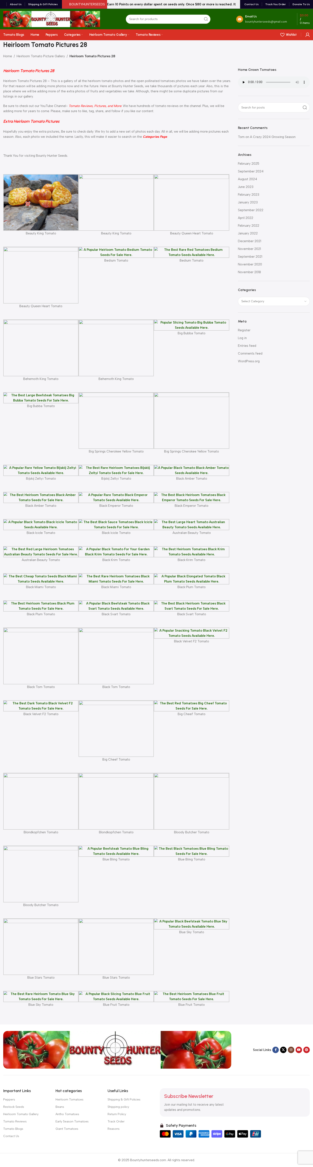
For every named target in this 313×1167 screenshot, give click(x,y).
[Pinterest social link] (306, 1050)
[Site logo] (51, 19)
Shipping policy (118, 1107)
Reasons (114, 1129)
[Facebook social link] (275, 1050)
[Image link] (117, 1050)
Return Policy (117, 1114)
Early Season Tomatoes (72, 1121)
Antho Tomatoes (67, 1114)
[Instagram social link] (291, 1050)
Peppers (9, 1099)
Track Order (116, 1121)
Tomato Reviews (15, 1121)
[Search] (205, 19)
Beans (60, 1107)
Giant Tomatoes (67, 1129)
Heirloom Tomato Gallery (21, 1114)
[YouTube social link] (299, 1050)
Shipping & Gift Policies (124, 1099)
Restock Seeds (13, 1107)
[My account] (307, 34)
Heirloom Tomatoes (69, 1099)
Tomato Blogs (13, 1129)
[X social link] (283, 1050)
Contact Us (11, 1136)
